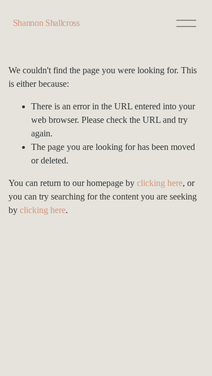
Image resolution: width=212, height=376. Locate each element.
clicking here (160, 183)
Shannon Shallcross (46, 23)
